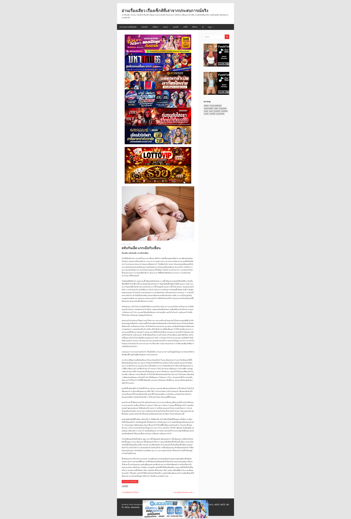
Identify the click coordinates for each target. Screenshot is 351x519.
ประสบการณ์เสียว (208, 108)
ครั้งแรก (195, 27)
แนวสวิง (206, 114)
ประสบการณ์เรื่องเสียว (215, 105)
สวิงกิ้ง (185, 27)
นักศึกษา (155, 27)
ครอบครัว (144, 27)
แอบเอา (165, 27)
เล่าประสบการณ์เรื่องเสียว (128, 27)
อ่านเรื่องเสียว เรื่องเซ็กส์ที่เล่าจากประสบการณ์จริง (165, 10)
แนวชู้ (210, 111)
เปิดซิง (216, 108)
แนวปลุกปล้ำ (217, 111)
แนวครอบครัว (222, 108)
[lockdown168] (175, 509)
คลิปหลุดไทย (135, 507)
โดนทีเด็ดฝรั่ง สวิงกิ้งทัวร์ (131, 492)
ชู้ (202, 27)
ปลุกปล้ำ (176, 27)
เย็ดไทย (127, 507)
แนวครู (206, 111)
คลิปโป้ (216, 504)
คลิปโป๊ (222, 504)
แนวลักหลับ (224, 111)
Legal (209, 27)
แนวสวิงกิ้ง (125, 486)
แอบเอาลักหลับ (220, 114)
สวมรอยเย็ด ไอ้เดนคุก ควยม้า (183, 492)
